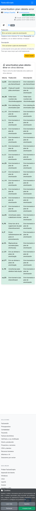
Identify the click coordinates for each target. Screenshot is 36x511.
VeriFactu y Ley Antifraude (10, 439)
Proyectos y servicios (8, 445)
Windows (4, 476)
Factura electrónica (7, 436)
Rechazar (9, 508)
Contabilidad (5, 430)
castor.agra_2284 (29, 15)
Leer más (9, 504)
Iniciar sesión (29, 56)
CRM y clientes (6, 448)
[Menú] (32, 3)
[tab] (3, 25)
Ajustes (26, 504)
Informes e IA (5, 454)
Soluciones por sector (8, 458)
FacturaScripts (7, 2)
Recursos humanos (7, 451)
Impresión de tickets (8, 473)
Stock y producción (7, 442)
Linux (3, 479)
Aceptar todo (26, 508)
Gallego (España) (10, 12)
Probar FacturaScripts (8, 470)
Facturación (5, 423)
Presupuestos (6, 427)
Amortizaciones (24, 12)
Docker (3, 485)
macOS (3, 482)
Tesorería (4, 433)
